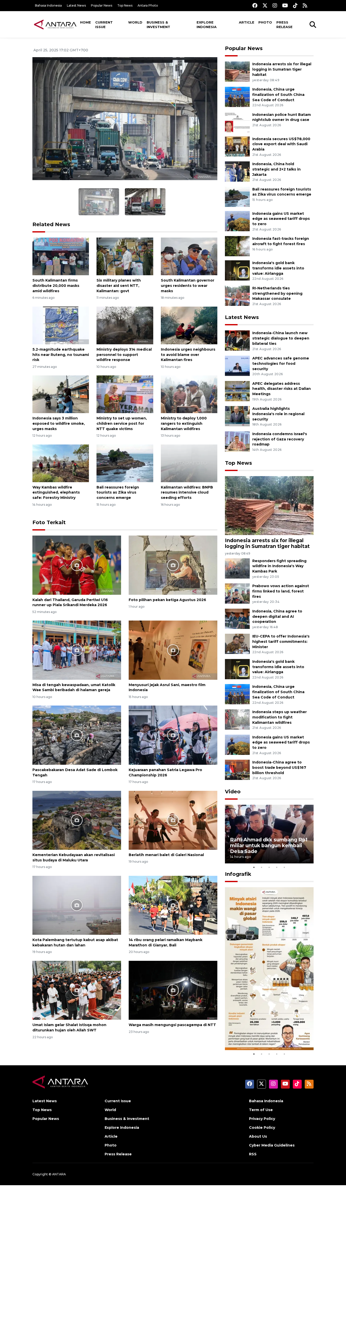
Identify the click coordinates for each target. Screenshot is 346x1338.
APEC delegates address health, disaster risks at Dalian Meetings (281, 388)
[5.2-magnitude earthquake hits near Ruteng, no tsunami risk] (60, 325)
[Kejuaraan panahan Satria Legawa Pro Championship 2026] (173, 734)
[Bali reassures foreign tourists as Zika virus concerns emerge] (125, 462)
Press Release (284, 24)
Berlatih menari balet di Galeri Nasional (166, 855)
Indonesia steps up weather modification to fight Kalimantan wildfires (279, 717)
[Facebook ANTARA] (254, 5)
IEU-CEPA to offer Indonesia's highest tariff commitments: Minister (281, 641)
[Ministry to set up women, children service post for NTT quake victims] (125, 394)
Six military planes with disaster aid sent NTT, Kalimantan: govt (119, 285)
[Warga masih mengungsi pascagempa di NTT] (173, 990)
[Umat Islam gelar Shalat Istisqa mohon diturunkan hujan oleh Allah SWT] (76, 990)
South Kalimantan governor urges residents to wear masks (187, 285)
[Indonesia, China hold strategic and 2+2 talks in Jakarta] (237, 171)
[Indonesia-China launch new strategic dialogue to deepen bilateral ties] (237, 340)
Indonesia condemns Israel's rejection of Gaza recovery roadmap (279, 439)
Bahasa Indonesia (48, 5)
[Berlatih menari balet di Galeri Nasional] (173, 819)
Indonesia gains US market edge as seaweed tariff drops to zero (281, 218)
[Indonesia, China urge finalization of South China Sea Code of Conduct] (237, 96)
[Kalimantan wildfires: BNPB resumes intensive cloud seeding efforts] (189, 462)
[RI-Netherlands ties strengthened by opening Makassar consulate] (237, 295)
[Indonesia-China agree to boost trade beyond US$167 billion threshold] (237, 769)
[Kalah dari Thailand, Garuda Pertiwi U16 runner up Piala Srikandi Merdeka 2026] (76, 564)
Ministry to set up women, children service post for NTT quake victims (122, 423)
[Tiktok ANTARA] (295, 5)
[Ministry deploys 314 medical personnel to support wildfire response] (125, 325)
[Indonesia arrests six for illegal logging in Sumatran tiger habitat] (237, 71)
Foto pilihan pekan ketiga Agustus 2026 (167, 600)
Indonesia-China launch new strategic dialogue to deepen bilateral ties (280, 338)
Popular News (101, 5)
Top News (124, 5)
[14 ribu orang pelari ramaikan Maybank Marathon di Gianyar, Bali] (173, 905)
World (135, 22)
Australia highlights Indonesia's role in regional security (278, 413)
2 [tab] (261, 867)
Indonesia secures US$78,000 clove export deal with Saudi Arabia (281, 144)
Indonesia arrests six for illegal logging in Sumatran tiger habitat (281, 69)
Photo (265, 22)
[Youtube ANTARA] (285, 5)
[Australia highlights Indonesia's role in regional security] (237, 415)
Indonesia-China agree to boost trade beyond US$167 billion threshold (279, 767)
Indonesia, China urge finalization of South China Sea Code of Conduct (278, 94)
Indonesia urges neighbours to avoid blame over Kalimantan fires (188, 354)
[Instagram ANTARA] (275, 5)
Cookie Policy (262, 1127)
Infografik (238, 874)
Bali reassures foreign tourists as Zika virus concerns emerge (118, 492)
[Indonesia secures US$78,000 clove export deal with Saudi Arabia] (237, 146)
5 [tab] (284, 867)
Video (233, 792)
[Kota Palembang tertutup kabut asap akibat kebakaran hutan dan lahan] (76, 905)
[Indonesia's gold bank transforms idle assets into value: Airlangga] (237, 270)
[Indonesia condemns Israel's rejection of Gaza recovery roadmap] (237, 441)
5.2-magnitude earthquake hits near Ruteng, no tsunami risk (60, 354)
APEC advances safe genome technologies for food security (280, 363)
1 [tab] (254, 867)
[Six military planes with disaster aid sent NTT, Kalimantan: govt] (125, 256)
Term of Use (261, 1110)
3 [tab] (269, 867)
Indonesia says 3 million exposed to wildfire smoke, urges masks (58, 423)
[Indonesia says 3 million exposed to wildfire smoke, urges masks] (60, 394)
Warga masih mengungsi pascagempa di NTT (172, 1025)
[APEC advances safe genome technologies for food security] (237, 365)
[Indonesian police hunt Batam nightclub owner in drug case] (237, 121)
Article (246, 22)
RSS (253, 1154)
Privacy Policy (262, 1118)
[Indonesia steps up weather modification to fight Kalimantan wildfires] (237, 719)
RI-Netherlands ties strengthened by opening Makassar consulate (277, 293)
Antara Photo (148, 5)
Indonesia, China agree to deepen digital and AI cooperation (277, 616)
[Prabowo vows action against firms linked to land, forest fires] (237, 593)
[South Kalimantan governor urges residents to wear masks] (189, 256)
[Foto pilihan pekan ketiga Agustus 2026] (173, 564)
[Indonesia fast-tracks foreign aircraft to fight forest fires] (237, 246)
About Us (258, 1136)
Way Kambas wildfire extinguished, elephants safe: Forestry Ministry (56, 492)
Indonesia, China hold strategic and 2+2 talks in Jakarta (276, 169)
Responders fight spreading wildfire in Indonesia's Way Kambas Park (279, 566)
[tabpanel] (269, 834)
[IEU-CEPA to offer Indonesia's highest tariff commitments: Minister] (237, 643)
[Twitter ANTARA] (264, 5)
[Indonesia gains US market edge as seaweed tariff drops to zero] (237, 220)
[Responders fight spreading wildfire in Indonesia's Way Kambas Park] (237, 568)
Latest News (76, 5)
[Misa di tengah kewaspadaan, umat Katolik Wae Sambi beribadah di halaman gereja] (76, 649)
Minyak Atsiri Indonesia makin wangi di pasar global (268, 1035)
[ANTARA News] (55, 24)
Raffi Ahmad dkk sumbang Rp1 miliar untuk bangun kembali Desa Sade (268, 845)
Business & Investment (158, 24)
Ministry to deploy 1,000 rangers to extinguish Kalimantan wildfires (184, 423)
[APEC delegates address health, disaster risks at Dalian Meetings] (237, 390)
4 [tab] (276, 867)
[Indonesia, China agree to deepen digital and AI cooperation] (237, 618)
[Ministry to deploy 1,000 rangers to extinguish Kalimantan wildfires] (189, 394)
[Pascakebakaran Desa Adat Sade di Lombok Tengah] (76, 734)
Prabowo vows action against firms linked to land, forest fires (280, 591)
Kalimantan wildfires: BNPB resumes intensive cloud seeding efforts (187, 492)
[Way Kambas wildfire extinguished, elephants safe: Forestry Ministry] (60, 462)
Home (85, 22)
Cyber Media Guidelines (272, 1145)
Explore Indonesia (207, 24)
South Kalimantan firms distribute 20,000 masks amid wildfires (55, 285)
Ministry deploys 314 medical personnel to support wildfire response (124, 354)
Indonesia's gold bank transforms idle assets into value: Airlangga (278, 268)
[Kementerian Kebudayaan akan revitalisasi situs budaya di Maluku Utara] (76, 819)
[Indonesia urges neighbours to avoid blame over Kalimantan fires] (189, 325)
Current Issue (104, 24)
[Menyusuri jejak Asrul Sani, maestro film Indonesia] (173, 649)
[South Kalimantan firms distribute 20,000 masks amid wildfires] (60, 256)
